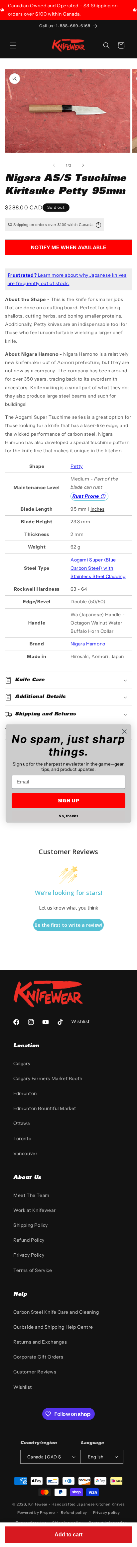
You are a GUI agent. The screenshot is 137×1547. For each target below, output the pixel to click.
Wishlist (22, 1387)
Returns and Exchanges (40, 1342)
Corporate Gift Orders (38, 1357)
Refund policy (74, 1512)
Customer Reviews (35, 1372)
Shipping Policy (30, 1225)
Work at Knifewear (34, 1210)
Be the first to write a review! (68, 925)
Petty (76, 466)
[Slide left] (54, 165)
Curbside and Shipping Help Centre (53, 1327)
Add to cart (68, 1534)
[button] (13, 45)
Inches (97, 509)
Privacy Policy (28, 1255)
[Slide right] (83, 165)
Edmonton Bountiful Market (44, 1108)
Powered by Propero (36, 1512)
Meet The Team (31, 1195)
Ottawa (21, 1123)
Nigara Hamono (87, 644)
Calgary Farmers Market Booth (47, 1078)
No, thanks (68, 816)
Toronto (22, 1139)
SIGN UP (68, 800)
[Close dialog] (124, 731)
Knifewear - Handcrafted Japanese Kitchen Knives (76, 1504)
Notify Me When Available (68, 247)
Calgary (21, 1064)
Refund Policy (29, 1240)
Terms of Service (32, 1270)
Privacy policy (106, 1512)
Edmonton (25, 1093)
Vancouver (25, 1153)
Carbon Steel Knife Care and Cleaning (56, 1312)
